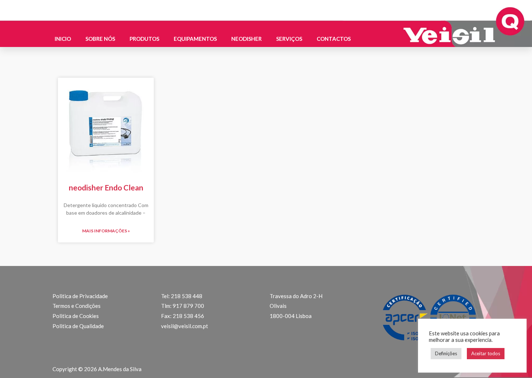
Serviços (289, 38)
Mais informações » (106, 230)
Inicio (63, 38)
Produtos (144, 38)
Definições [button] (446, 353)
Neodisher (246, 38)
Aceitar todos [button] (485, 353)
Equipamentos (195, 38)
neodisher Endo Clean (106, 187)
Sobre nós (100, 38)
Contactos (334, 38)
